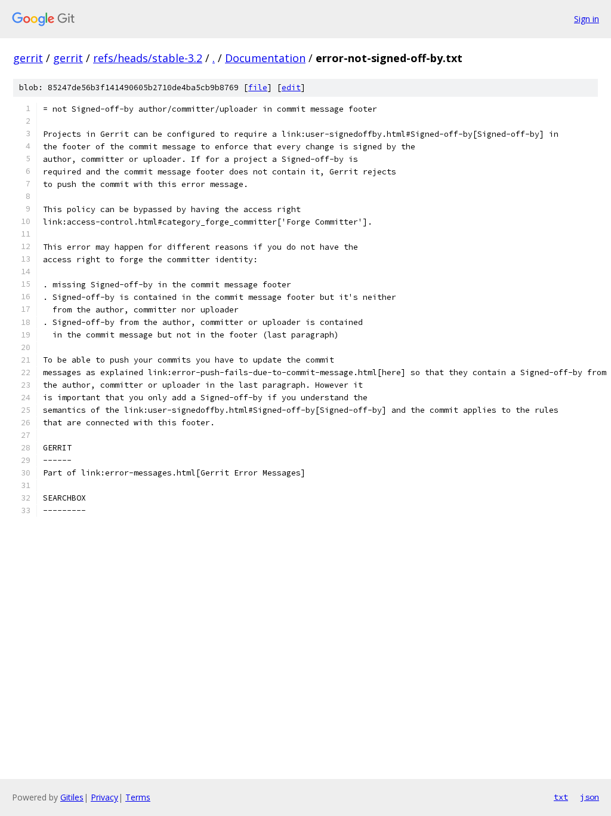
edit (291, 87)
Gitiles (72, 797)
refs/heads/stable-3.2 (147, 58)
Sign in (586, 18)
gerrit (28, 58)
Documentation (265, 58)
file (257, 87)
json (589, 797)
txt (561, 797)
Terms (137, 797)
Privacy (104, 797)
